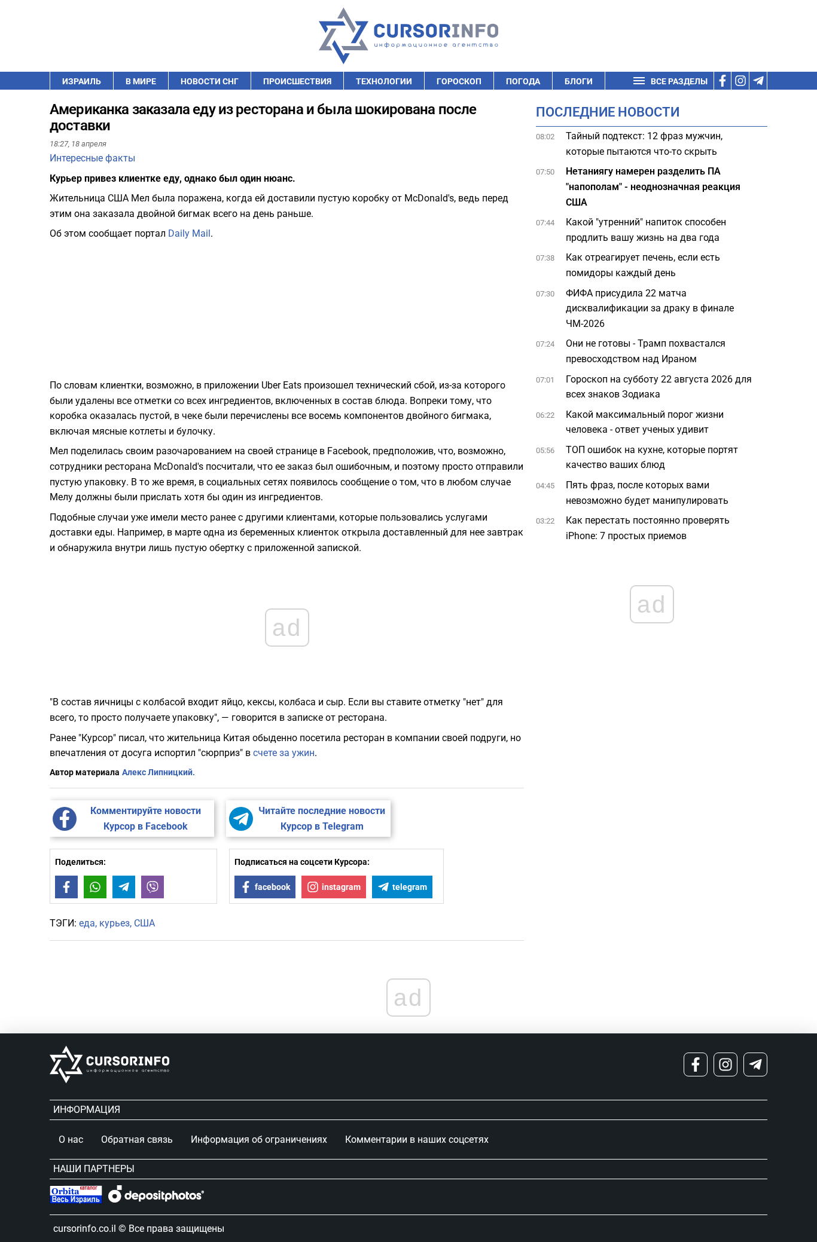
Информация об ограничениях (259, 1139)
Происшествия (297, 81)
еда (87, 923)
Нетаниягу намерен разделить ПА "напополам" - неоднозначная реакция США (653, 186)
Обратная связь (137, 1139)
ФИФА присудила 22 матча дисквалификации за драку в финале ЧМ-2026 (650, 308)
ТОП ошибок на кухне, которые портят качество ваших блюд (652, 457)
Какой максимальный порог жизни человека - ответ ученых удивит (645, 422)
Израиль (81, 81)
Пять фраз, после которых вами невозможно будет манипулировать (647, 492)
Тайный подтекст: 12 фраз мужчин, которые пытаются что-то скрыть (644, 143)
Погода (523, 81)
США (144, 923)
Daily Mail (189, 233)
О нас (71, 1139)
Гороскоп (459, 81)
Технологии (384, 81)
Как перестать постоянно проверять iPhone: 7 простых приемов (648, 528)
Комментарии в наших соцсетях (417, 1139)
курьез (114, 923)
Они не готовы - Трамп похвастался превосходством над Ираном (645, 351)
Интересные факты (92, 158)
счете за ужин (284, 752)
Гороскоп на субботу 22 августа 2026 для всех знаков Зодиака (659, 387)
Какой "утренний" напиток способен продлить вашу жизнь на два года (646, 229)
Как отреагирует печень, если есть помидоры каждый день (643, 265)
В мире (141, 81)
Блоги (579, 81)
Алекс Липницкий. (158, 772)
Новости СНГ (210, 81)
